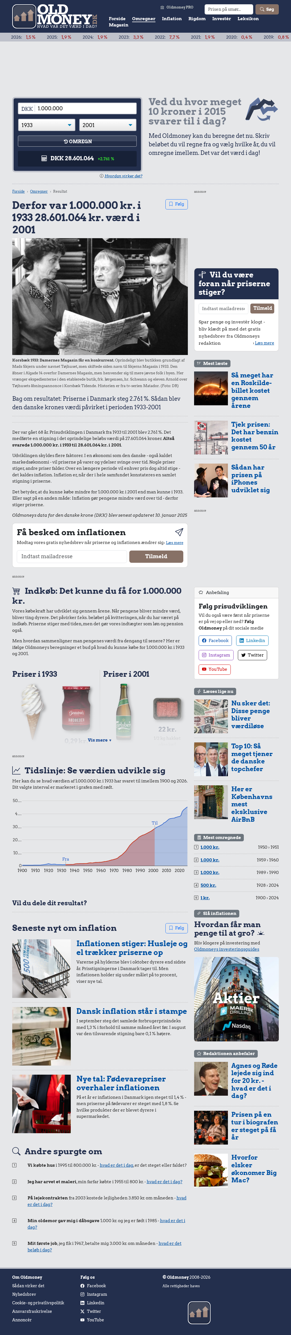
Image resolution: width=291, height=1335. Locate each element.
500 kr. (208, 885)
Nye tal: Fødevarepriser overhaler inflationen (121, 1083)
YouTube (217, 669)
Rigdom (197, 18)
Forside (117, 18)
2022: (136, 37)
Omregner (143, 18)
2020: (209, 37)
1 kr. (205, 897)
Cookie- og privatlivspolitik (38, 1303)
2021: (172, 37)
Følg (179, 204)
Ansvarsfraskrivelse (32, 1311)
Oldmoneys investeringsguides (226, 949)
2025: (28, 37)
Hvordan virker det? (123, 176)
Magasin (118, 25)
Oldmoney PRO (180, 7)
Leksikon (248, 18)
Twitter (255, 655)
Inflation (172, 18)
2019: (246, 37)
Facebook (218, 640)
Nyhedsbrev (24, 1294)
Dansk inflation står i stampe (131, 1011)
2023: (100, 37)
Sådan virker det (28, 1286)
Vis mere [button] (100, 740)
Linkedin (255, 640)
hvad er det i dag (116, 1165)
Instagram (219, 655)
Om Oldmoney (27, 1277)
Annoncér (22, 1320)
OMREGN (80, 141)
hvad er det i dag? (164, 1181)
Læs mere (174, 542)
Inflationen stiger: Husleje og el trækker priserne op (132, 948)
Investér (221, 18)
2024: (64, 37)
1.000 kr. (210, 847)
